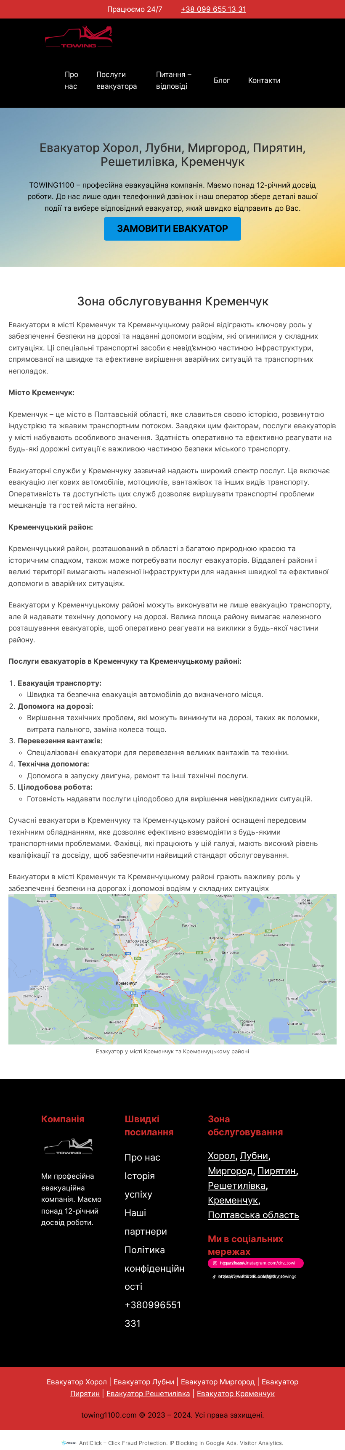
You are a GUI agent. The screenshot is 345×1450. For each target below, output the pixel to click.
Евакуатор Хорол (77, 1381)
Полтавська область (253, 1214)
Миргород (230, 1170)
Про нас (142, 1157)
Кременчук (233, 1200)
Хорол (221, 1155)
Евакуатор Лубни (144, 1381)
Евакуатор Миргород (219, 1381)
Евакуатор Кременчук (236, 1393)
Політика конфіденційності (155, 1268)
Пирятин (276, 1170)
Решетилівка (236, 1185)
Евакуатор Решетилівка (148, 1393)
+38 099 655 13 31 (213, 9)
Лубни (254, 1155)
